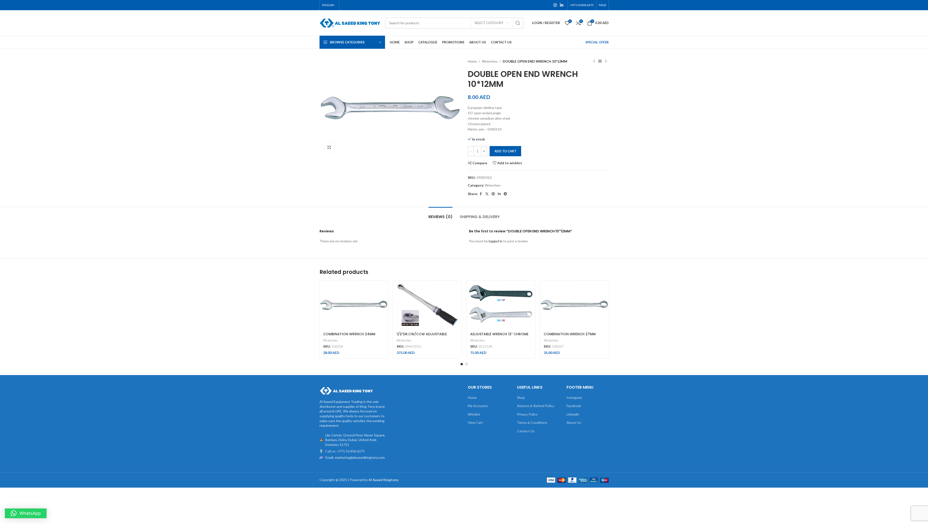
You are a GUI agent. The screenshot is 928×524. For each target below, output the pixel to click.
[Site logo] (350, 22)
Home (472, 61)
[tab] (440, 214)
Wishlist (474, 414)
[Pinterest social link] (493, 194)
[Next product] (606, 61)
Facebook (574, 406)
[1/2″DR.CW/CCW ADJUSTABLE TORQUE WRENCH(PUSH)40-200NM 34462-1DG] (427, 305)
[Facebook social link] (481, 194)
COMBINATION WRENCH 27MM (570, 334)
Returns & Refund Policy (535, 406)
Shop (521, 397)
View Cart (475, 422)
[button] (26, 513)
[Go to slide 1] (461, 364)
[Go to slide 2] (466, 364)
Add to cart (505, 151)
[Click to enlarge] (329, 147)
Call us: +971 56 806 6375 (345, 451)
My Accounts (478, 406)
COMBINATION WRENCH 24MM (349, 334)
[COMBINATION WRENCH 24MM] (354, 305)
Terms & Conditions (532, 422)
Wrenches (490, 61)
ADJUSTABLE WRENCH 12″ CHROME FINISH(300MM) (499, 336)
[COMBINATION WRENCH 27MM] (574, 305)
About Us (574, 422)
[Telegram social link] (505, 194)
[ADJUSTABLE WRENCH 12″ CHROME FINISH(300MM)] (501, 305)
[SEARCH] (518, 23)
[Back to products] (600, 61)
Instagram (574, 397)
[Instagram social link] (555, 5)
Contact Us (525, 431)
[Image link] (346, 390)
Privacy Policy (527, 414)
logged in (495, 241)
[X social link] (487, 194)
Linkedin (573, 414)
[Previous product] (594, 61)
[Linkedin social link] (561, 5)
